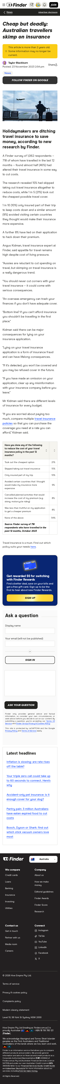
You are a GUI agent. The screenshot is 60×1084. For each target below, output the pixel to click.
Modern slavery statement (16, 1010)
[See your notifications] (44, 5)
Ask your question (21, 705)
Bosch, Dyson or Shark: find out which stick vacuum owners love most (28, 832)
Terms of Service (29, 731)
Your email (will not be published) (24, 638)
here (33, 546)
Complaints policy (12, 1001)
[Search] (32, 5)
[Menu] (4, 5)
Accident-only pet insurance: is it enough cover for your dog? (28, 797)
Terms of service (11, 984)
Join (53, 5)
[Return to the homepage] (16, 5)
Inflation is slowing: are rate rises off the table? (28, 764)
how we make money (28, 1071)
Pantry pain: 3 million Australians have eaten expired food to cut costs (27, 813)
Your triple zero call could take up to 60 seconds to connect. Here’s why (29, 781)
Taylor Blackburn (18, 63)
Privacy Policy (11, 731)
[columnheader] (26, 450)
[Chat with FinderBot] (38, 5)
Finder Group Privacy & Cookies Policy (33, 724)
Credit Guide (49, 1066)
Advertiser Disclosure (15, 1069)
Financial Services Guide (32, 1066)
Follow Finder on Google (30, 80)
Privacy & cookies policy (15, 993)
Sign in (30, 660)
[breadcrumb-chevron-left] (5, 12)
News (9, 12)
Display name (13, 625)
